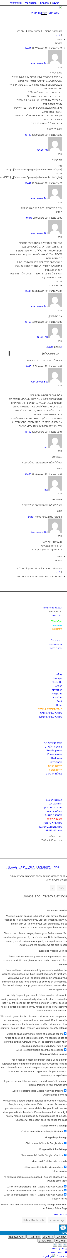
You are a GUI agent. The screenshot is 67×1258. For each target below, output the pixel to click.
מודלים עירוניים (54, 811)
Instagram (57, 628)
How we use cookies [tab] (56, 910)
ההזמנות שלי (30, 2)
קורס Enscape (54, 754)
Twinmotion (56, 689)
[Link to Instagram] (54, 863)
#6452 (28, 431)
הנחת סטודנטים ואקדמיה (50, 709)
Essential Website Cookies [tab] (53, 950)
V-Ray (59, 674)
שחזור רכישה (55, 648)
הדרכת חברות (55, 765)
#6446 (28, 134)
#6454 (31, 516)
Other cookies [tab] (60, 1171)
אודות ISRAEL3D (53, 830)
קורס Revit (56, 758)
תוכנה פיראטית (54, 819)
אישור (61, 887)
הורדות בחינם (55, 803)
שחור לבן (61, 1236)
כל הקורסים (56, 762)
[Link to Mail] (59, 863)
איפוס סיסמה (16, 2)
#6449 (28, 291)
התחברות (44, 2)
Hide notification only (33, 1220)
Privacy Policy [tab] (59, 1198)
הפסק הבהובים (16, 1236)
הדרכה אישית (55, 769)
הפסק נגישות (58, 1248)
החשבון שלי (56, 640)
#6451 (29, 366)
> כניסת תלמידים (53, 746)
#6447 (28, 183)
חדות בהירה (34, 1236)
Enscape (57, 678)
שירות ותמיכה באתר (52, 822)
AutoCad (57, 697)
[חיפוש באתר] (34, 13)
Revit (59, 701)
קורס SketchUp (54, 750)
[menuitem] (56, 3)
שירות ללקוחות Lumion (50, 716)
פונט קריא (61, 1240)
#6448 (29, 217)
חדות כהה (48, 1236)
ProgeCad (57, 693)
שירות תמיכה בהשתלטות (50, 826)
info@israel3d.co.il (52, 607)
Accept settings (56, 1220)
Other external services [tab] (55, 1094)
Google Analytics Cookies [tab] (53, 1054)
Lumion (58, 685)
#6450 (28, 321)
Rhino (59, 705)
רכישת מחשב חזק (53, 807)
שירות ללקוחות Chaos (51, 712)
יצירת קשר (57, 615)
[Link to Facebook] (48, 863)
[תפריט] (42, 13)
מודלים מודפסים (54, 773)
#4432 (28, 48)
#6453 (28, 474)
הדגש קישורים (45, 1240)
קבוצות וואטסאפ (54, 799)
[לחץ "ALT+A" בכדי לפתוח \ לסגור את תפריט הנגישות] (63, 1227)
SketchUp (57, 682)
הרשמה (55, 2)
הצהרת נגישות (58, 1252)
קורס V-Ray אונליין (53, 742)
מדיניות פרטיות (60, 1214)
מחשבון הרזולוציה (53, 815)
